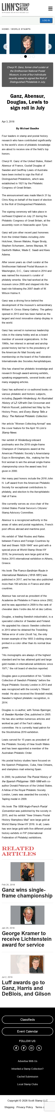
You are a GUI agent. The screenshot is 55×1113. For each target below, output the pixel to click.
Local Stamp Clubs (27, 1084)
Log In (46, 20)
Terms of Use (43, 1107)
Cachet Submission (27, 1076)
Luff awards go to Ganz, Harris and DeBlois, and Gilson (26, 988)
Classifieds (27, 1019)
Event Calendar (27, 1031)
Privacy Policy (24, 1107)
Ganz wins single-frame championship (27, 892)
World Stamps (21, 29)
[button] (6, 47)
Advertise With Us (27, 1061)
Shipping (9, 1107)
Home (5, 29)
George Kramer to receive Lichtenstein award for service (27, 939)
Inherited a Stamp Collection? (27, 1069)
